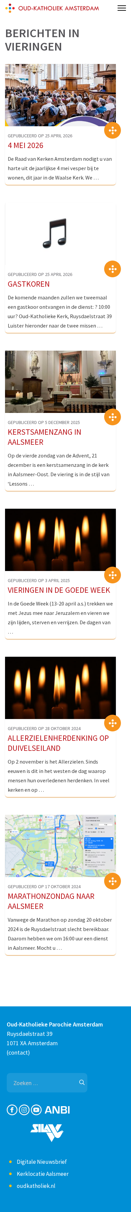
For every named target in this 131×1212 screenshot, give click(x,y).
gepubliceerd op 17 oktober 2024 (44, 886)
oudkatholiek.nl (36, 1186)
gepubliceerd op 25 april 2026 (40, 136)
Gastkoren (29, 284)
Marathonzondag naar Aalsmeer (51, 901)
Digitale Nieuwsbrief (42, 1161)
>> (112, 130)
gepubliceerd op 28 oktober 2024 (44, 728)
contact (18, 1052)
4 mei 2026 (25, 145)
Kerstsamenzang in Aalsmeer (44, 437)
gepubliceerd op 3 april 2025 (39, 580)
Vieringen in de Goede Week (59, 590)
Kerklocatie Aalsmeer (43, 1174)
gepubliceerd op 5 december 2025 (44, 422)
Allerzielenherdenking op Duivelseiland (58, 743)
